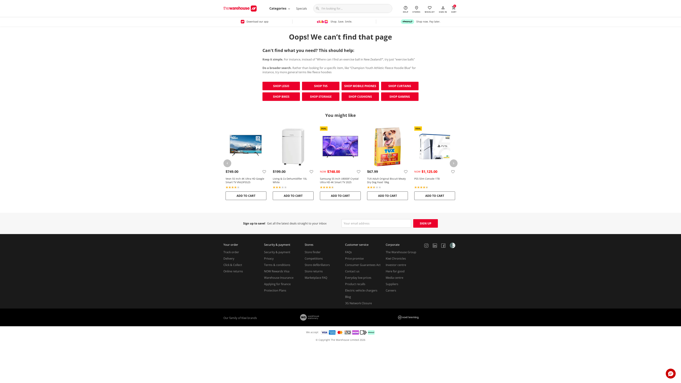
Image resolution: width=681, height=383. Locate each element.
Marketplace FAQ (316, 278)
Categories (278, 8)
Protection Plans (275, 290)
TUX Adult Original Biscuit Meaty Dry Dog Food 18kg (386, 180)
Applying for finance (277, 284)
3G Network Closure (358, 303)
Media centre (394, 278)
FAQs (348, 252)
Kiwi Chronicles (396, 258)
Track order (231, 252)
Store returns (314, 271)
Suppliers (392, 284)
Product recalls (355, 284)
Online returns (233, 271)
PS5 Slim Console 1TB (427, 178)
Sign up (425, 223)
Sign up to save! (254, 223)
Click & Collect (232, 265)
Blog (348, 297)
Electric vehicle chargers (361, 290)
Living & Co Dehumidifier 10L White (290, 180)
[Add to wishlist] (264, 171)
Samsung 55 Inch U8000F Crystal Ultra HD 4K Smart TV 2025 (339, 180)
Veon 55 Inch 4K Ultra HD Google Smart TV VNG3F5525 (245, 180)
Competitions (314, 258)
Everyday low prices (358, 278)
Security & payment (277, 252)
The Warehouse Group (401, 252)
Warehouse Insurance (279, 278)
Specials (301, 8)
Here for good (395, 271)
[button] (443, 9)
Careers (391, 290)
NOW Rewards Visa (276, 271)
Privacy (269, 258)
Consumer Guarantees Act (363, 265)
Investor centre (396, 265)
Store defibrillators (317, 265)
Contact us (352, 271)
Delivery (228, 258)
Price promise (354, 258)
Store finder (313, 252)
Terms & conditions (277, 265)
